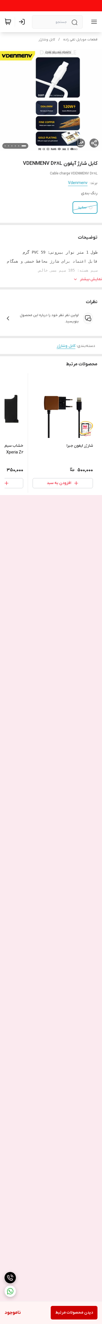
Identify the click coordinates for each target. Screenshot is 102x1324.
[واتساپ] (10, 1291)
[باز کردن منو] (92, 21)
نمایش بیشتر (91, 279)
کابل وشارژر (47, 39)
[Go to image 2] (18, 145)
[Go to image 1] (24, 145)
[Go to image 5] (8, 145)
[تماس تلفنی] (10, 1277)
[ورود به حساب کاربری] (22, 22)
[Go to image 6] (5, 145)
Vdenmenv (78, 183)
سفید (82, 207)
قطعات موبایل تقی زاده (80, 39)
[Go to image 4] (11, 145)
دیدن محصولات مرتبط (74, 1312)
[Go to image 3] (15, 145)
